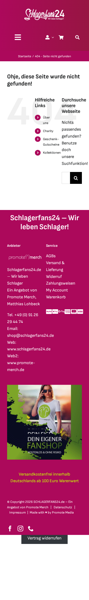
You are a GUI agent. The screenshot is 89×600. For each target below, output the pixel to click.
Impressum (17, 512)
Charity (48, 131)
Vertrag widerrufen (44, 538)
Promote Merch (37, 507)
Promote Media (63, 512)
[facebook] (10, 528)
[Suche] (77, 37)
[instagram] (20, 528)
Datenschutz (63, 507)
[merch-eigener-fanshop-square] (44, 386)
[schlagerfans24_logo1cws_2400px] (44, 7)
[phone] (31, 528)
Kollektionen (52, 153)
